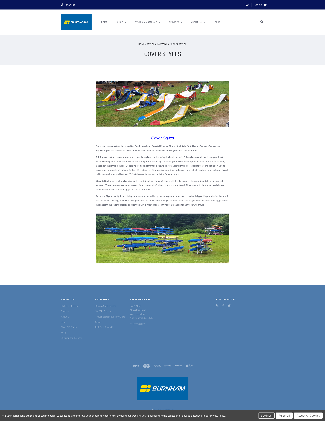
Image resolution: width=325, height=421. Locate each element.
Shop (120, 22)
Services (174, 22)
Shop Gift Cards (69, 327)
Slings (98, 321)
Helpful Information (105, 327)
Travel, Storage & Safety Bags (110, 316)
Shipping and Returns (71, 337)
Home (104, 22)
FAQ (63, 332)
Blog (218, 22)
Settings (266, 415)
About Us (196, 22)
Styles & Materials (146, 22)
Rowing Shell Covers (105, 305)
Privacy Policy (217, 415)
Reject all (284, 415)
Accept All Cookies (308, 415)
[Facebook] (223, 305)
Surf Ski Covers (103, 311)
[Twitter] (229, 305)
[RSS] (217, 305)
